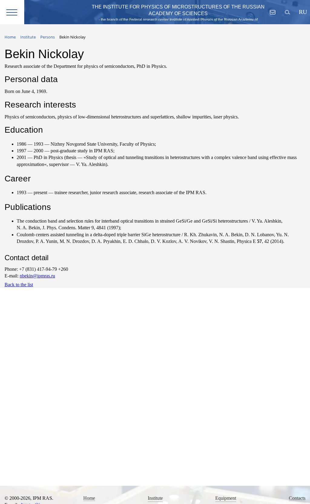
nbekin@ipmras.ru (37, 275)
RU (302, 12)
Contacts (297, 498)
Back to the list (19, 284)
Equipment (225, 498)
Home (89, 498)
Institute (155, 498)
